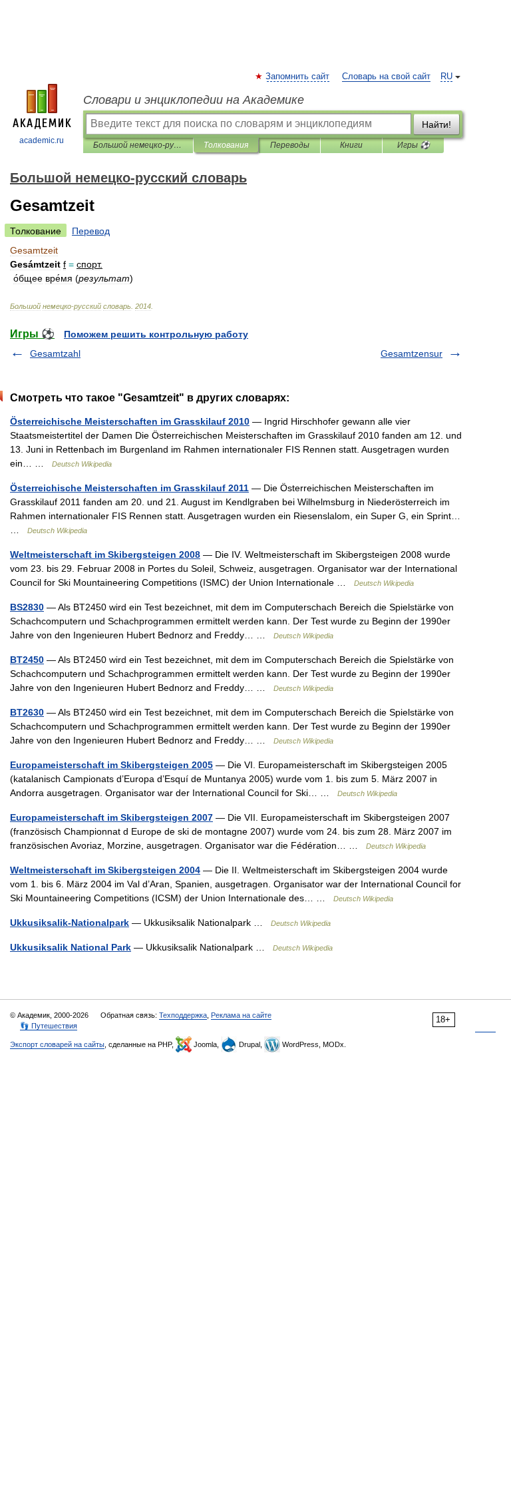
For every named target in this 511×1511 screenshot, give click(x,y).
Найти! (436, 124)
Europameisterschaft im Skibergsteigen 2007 (111, 817)
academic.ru (41, 140)
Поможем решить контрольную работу (156, 334)
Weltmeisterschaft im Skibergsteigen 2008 (105, 554)
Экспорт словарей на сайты (57, 1044)
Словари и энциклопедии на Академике (193, 100)
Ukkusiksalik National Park (70, 947)
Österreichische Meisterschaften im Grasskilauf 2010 (130, 421)
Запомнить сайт (298, 76)
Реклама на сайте (241, 1015)
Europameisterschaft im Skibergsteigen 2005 (111, 764)
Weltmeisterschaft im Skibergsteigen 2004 (105, 870)
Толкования (226, 145)
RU (446, 76)
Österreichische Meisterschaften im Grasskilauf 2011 (129, 488)
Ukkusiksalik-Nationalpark (69, 922)
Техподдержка (183, 1015)
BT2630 (27, 712)
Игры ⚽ (413, 145)
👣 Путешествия (48, 1026)
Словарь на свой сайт (386, 76)
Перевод (91, 231)
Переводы (289, 145)
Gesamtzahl (55, 353)
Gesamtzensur (411, 353)
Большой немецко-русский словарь (138, 145)
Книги (351, 145)
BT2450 (27, 659)
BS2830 (27, 607)
